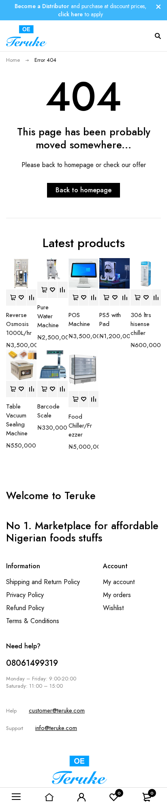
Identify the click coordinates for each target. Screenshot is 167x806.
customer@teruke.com (57, 710)
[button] (11, 297)
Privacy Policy (25, 595)
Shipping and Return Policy (43, 582)
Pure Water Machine (48, 316)
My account (119, 582)
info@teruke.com (56, 727)
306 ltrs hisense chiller (141, 324)
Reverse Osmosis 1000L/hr (19, 324)
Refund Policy (25, 608)
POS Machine (79, 319)
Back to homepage (83, 190)
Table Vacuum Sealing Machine (17, 420)
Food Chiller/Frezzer (80, 425)
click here (70, 14)
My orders (117, 595)
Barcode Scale (48, 411)
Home (13, 60)
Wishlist (113, 608)
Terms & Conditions (32, 621)
